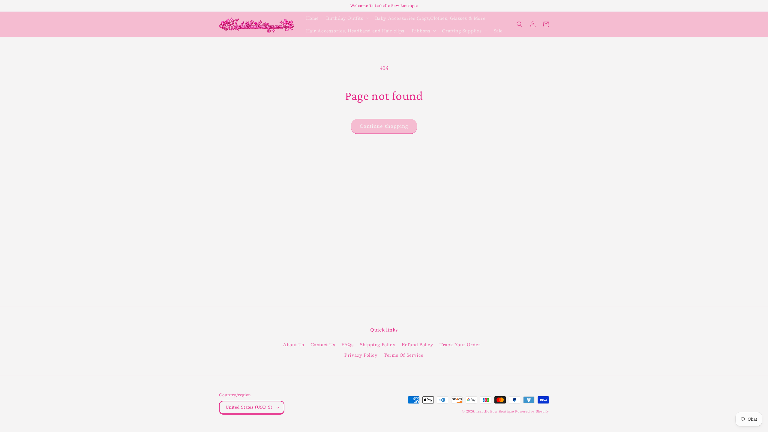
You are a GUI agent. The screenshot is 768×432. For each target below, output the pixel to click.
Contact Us (322, 344)
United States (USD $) (249, 407)
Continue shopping (384, 126)
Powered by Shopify (532, 411)
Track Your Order (460, 344)
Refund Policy (418, 344)
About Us (293, 344)
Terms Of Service (404, 354)
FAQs (347, 344)
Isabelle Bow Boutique (495, 411)
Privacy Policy (360, 354)
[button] (346, 18)
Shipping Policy (377, 344)
